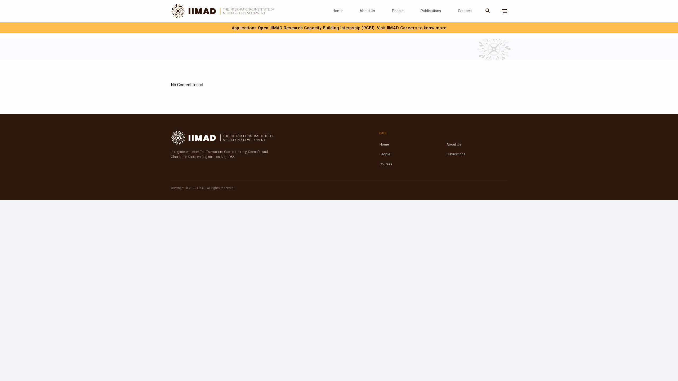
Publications (431, 11)
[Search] (487, 11)
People (398, 11)
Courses (465, 11)
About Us (367, 11)
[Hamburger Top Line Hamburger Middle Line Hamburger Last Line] (504, 11)
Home (338, 11)
